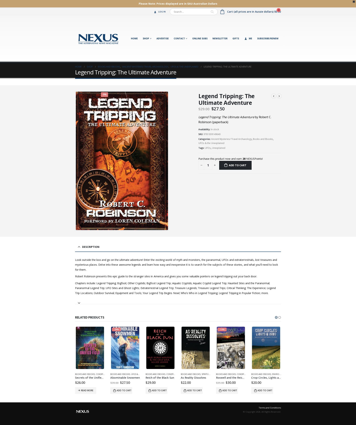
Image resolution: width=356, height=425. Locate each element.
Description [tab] (90, 247)
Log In (162, 11)
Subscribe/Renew (267, 38)
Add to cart (237, 165)
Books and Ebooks (263, 139)
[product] (90, 348)
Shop (146, 38)
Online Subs (199, 38)
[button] (276, 317)
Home (134, 38)
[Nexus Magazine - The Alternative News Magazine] (98, 38)
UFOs (208, 148)
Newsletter (220, 38)
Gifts (236, 38)
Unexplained (218, 148)
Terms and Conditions (270, 407)
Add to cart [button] (124, 390)
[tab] (178, 301)
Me (250, 38)
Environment (279, 374)
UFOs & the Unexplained (211, 143)
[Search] (212, 12)
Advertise (162, 38)
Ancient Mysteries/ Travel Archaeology (231, 139)
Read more (87, 390)
